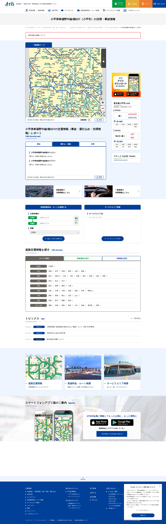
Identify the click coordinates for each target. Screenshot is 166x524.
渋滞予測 (54, 10)
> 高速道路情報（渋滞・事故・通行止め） (54, 27)
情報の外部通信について (81, 520)
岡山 (63, 295)
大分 (76, 305)
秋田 (69, 271)
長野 (103, 276)
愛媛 (63, 300)
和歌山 (90, 290)
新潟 (50, 281)
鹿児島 (90, 305)
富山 (56, 281)
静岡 (56, 286)
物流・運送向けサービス (74, 505)
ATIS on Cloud (112, 498)
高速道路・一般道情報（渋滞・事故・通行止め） (42, 491)
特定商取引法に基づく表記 (65, 520)
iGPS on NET (112, 501)
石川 (63, 281)
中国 (38, 295)
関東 (38, 276)
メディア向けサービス (74, 508)
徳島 (50, 300)
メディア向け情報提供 (114, 505)
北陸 (38, 281)
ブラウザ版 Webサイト (74, 494)
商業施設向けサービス (74, 503)
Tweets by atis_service (120, 160)
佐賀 (56, 305)
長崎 (63, 305)
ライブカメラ (69, 10)
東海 (38, 286)
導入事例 (93, 488)
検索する (54, 238)
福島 (82, 271)
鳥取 (50, 295)
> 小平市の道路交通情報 (111, 27)
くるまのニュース (133, 10)
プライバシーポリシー (41, 520)
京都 (63, 290)
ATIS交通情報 (71, 491)
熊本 (69, 305)
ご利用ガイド (112, 508)
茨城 (77, 276)
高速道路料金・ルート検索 (90, 10)
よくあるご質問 (112, 491)
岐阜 (50, 286)
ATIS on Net (112, 496)
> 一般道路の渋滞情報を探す (76, 27)
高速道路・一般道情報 (36, 10)
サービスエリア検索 (113, 10)
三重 (69, 286)
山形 (76, 271)
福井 (76, 290)
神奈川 (57, 276)
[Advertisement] (126, 57)
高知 (69, 300)
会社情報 (93, 497)
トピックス (30, 505)
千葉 (71, 276)
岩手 (56, 271)
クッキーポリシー (144, 510)
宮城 (63, 271)
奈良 (82, 290)
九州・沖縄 (38, 305)
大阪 (50, 290)
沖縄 (97, 305)
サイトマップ (28, 520)
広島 (69, 295)
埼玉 (64, 276)
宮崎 (82, 305)
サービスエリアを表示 (113, 238)
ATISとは (94, 500)
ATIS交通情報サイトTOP (32, 27)
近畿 (38, 290)
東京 (50, 276)
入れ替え (76, 222)
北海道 (39, 266)
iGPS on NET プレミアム (115, 503)
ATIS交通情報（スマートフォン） (117, 494)
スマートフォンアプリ (74, 496)
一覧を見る (137, 318)
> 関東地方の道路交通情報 (95, 27)
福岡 (50, 305)
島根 (56, 295)
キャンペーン (31, 511)
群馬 (90, 276)
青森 (50, 271)
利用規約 (52, 520)
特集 (28, 508)
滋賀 (69, 290)
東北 (38, 271)
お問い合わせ (110, 488)
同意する (143, 515)
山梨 (97, 276)
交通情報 (28, 488)
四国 (38, 300)
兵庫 (56, 290)
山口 (76, 295)
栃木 (84, 276)
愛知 (63, 286)
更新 (100, 120)
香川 (56, 300)
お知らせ (93, 492)
